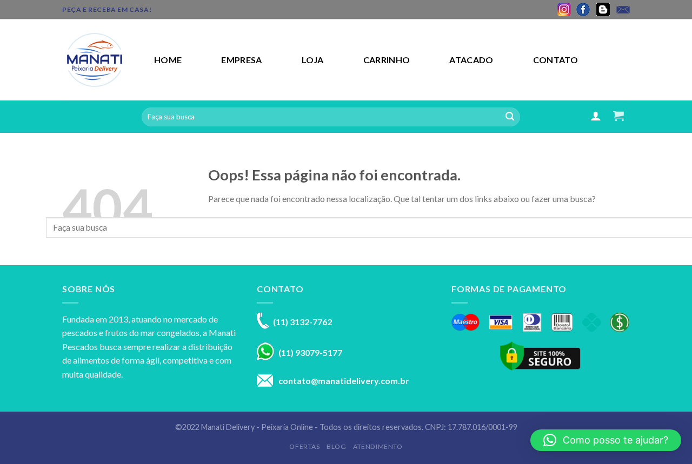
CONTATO (555, 60)
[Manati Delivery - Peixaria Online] (100, 59)
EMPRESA (241, 60)
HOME (168, 60)
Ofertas (304, 446)
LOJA (313, 60)
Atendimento (378, 446)
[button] (605, 440)
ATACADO (471, 60)
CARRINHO (386, 60)
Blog (336, 446)
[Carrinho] (618, 115)
